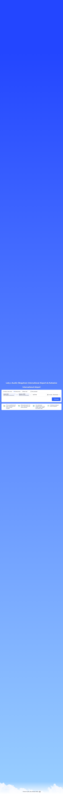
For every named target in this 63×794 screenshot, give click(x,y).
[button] (51, 2)
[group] (9, 394)
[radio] (7, 392)
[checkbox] (34, 392)
